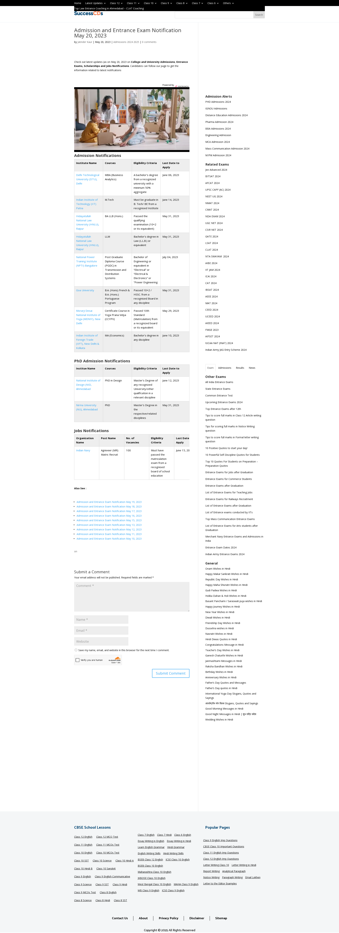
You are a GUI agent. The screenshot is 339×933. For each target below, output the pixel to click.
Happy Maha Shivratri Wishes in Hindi (226, 585)
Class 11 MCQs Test (107, 845)
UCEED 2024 (212, 316)
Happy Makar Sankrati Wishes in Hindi (226, 574)
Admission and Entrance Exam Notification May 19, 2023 (109, 502)
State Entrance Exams (217, 388)
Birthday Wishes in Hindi (219, 672)
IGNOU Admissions (216, 108)
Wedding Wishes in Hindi (219, 719)
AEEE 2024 (211, 296)
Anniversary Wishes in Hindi (220, 677)
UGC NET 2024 (213, 223)
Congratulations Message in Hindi (224, 644)
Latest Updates (94, 3)
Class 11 (131, 3)
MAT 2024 (211, 303)
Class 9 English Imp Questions (220, 840)
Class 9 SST (102, 884)
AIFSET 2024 (212, 336)
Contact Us (120, 918)
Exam (210, 367)
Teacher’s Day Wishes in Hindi (222, 650)
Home (77, 3)
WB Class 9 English (148, 890)
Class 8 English (108, 892)
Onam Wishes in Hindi (217, 568)
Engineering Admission (218, 135)
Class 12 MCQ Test (107, 837)
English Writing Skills (149, 853)
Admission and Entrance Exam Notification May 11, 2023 (109, 534)
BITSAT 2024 (212, 176)
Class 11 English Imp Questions (221, 852)
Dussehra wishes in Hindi (219, 628)
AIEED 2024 (212, 323)
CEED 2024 (211, 309)
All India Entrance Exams (219, 382)
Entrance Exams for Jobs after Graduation (229, 472)
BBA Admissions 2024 (218, 128)
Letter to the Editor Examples (220, 883)
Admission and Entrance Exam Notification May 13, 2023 (109, 525)
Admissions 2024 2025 (126, 42)
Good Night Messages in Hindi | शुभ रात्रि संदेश (230, 714)
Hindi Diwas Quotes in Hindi (221, 639)
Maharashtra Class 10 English (154, 872)
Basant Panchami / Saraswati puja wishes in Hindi (233, 601)
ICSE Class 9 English (173, 890)
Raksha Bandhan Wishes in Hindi (223, 666)
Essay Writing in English (151, 841)
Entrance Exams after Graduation (224, 485)
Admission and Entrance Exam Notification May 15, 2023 (109, 520)
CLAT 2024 (212, 249)
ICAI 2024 (211, 276)
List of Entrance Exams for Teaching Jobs (228, 492)
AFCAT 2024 (212, 183)
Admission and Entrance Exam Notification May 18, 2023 (109, 506)
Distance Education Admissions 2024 (226, 115)
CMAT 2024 (212, 209)
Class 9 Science (83, 884)
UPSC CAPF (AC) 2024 (217, 189)
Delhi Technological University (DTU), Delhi (87, 179)
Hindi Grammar (176, 847)
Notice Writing (211, 877)
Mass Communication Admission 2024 (227, 148)
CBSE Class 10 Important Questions (223, 846)
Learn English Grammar (151, 847)
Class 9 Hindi (120, 884)
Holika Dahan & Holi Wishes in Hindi (225, 595)
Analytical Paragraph (234, 871)
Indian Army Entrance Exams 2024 (224, 554)
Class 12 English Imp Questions (221, 859)
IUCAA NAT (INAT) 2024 (219, 343)
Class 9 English (82, 876)
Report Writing (211, 871)
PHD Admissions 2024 (218, 101)
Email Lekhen (252, 877)
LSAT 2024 (211, 243)
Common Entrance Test (219, 395)
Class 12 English (83, 837)
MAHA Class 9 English (186, 884)
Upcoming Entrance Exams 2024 (223, 402)
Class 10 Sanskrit (106, 868)
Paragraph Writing (232, 877)
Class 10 (148, 3)
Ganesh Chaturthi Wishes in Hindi (224, 655)
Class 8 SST (120, 900)
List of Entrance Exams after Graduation (228, 505)
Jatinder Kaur (85, 42)
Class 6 (211, 3)
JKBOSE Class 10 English (151, 878)
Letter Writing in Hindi (244, 865)
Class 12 (115, 3)
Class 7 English (146, 835)
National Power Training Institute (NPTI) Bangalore (86, 261)
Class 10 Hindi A (124, 860)
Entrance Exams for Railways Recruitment (229, 499)
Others (227, 3)
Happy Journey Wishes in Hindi (222, 606)
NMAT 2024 (212, 203)
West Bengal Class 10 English (154, 884)
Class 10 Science (102, 860)
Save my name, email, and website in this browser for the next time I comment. (123, 650)
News (252, 367)
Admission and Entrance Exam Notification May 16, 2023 (109, 515)
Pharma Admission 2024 (219, 122)
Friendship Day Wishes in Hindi (222, 623)
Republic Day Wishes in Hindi (221, 579)
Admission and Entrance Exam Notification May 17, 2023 (109, 511)
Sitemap (221, 918)
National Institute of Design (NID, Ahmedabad (88, 385)
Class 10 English (83, 852)
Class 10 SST (81, 860)
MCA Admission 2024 (217, 141)
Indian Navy (83, 450)
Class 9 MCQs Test (85, 892)
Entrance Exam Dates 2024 (220, 547)
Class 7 (196, 3)
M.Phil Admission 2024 (218, 155)
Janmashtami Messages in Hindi (223, 661)
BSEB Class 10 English (150, 866)
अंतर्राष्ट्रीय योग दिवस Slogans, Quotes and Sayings (231, 703)
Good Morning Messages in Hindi (224, 708)
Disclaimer (196, 918)
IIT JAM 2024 (213, 269)
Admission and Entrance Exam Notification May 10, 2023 (109, 538)
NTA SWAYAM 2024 (217, 256)
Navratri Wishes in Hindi (218, 633)
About (143, 918)
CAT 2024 (211, 283)
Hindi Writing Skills (173, 853)
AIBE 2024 (211, 263)
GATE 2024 (211, 236)
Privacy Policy (168, 918)
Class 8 (180, 3)
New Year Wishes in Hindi (219, 612)
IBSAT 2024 (212, 289)
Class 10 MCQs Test (107, 852)
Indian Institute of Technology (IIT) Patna (87, 204)
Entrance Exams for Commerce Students (228, 479)
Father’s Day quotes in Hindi (221, 688)
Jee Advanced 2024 (216, 169)
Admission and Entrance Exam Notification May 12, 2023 (109, 529)
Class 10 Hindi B (83, 868)
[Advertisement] (235, 60)
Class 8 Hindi (103, 900)
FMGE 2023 (212, 329)
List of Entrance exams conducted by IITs (229, 512)
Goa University (85, 290)
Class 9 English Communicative (112, 876)
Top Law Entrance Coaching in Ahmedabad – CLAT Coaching (109, 8)
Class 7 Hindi (164, 835)
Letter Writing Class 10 (216, 865)
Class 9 (165, 3)
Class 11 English (83, 845)
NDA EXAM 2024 (215, 216)
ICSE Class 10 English (178, 859)
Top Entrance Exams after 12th (223, 409)
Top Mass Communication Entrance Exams (230, 519)
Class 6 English (182, 835)
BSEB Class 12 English (150, 859)
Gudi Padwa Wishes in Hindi (221, 590)
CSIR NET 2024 (214, 229)
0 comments (149, 42)
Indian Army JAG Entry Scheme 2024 (225, 349)
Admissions (224, 367)
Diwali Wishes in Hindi (217, 617)
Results (240, 367)
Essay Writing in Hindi (179, 841)
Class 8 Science (83, 900)
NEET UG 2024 (213, 196)
